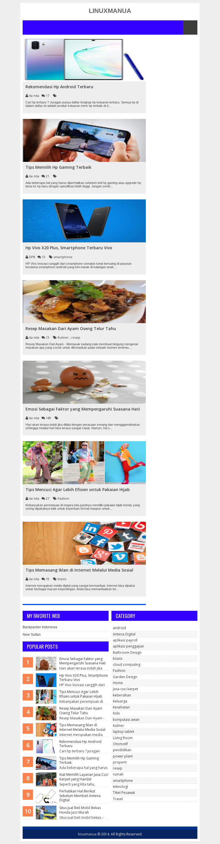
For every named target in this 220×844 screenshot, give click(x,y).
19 (48, 579)
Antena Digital (124, 634)
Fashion (63, 498)
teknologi (120, 786)
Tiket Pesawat (124, 792)
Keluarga (120, 701)
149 (49, 418)
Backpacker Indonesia (40, 627)
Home (118, 682)
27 (48, 498)
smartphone (63, 257)
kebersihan (122, 695)
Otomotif (120, 743)
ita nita (34, 95)
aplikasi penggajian (128, 646)
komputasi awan (126, 719)
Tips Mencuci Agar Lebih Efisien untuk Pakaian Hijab (80, 694)
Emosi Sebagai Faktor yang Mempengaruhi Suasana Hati (82, 661)
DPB (32, 257)
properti (120, 762)
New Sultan (32, 635)
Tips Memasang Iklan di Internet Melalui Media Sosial (82, 727)
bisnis (62, 579)
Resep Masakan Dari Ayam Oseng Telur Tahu (80, 710)
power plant (123, 756)
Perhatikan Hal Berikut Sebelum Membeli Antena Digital (80, 795)
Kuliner (64, 337)
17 (48, 95)
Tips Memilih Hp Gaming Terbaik (79, 760)
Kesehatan (121, 707)
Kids (116, 713)
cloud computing (126, 664)
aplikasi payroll (125, 640)
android (119, 627)
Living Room (123, 737)
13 (44, 257)
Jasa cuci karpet (125, 688)
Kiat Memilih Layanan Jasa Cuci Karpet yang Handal (83, 777)
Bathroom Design (127, 652)
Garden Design (125, 676)
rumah (118, 774)
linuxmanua (87, 834)
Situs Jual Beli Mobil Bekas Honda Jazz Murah (80, 810)
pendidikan (122, 749)
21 (48, 176)
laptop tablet (123, 731)
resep (75, 337)
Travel (118, 798)
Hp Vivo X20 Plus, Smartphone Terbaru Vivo (83, 677)
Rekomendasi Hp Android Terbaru (80, 744)
